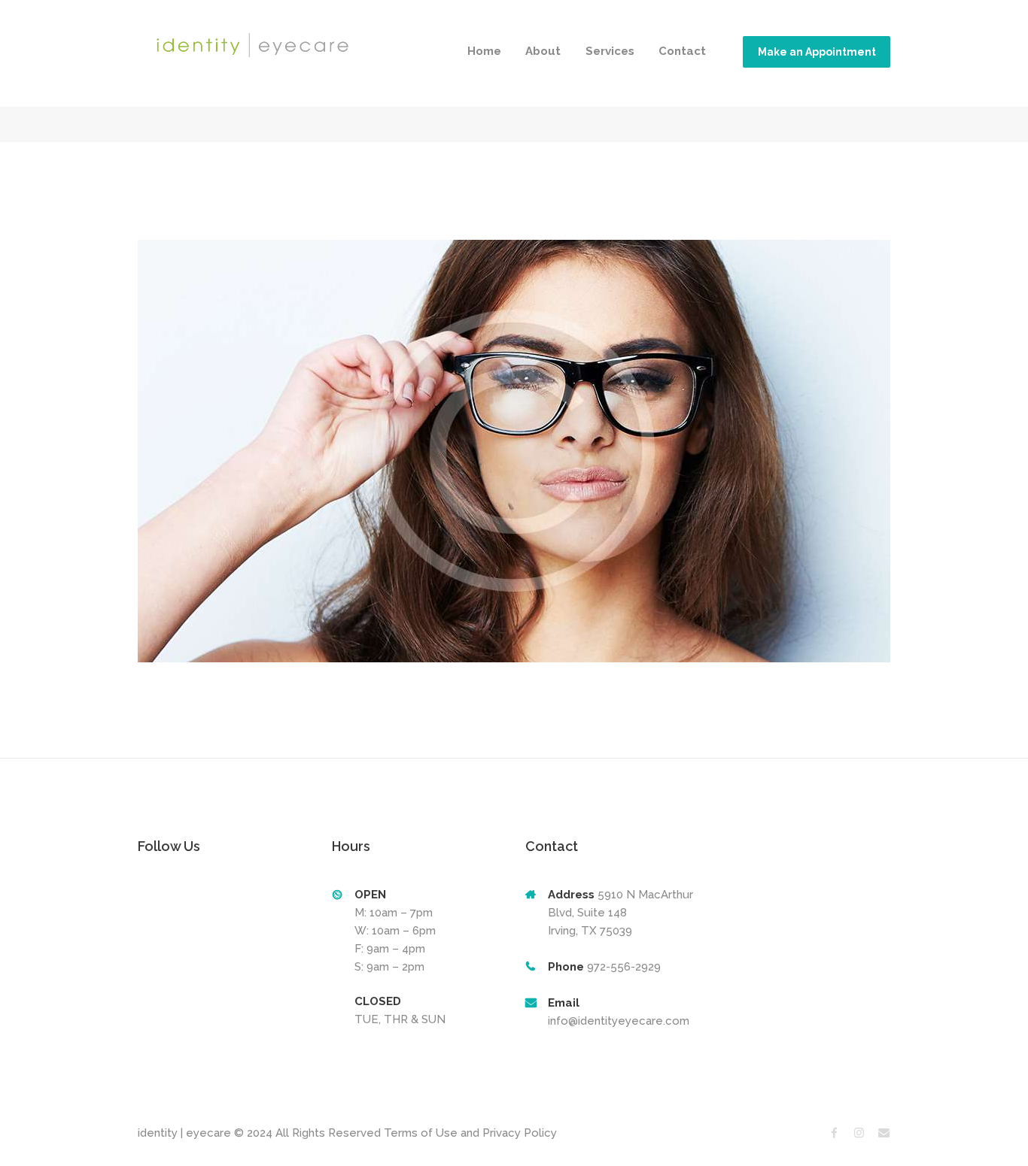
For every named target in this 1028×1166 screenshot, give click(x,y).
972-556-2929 (622, 967)
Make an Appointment (817, 52)
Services (609, 51)
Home (484, 51)
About (543, 51)
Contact (682, 51)
